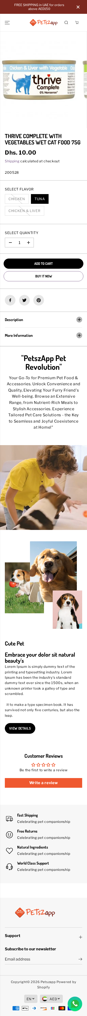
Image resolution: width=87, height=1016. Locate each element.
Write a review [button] (43, 782)
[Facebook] (10, 300)
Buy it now (43, 276)
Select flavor (19, 189)
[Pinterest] (38, 300)
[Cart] (77, 22)
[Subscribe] (80, 959)
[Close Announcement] (78, 7)
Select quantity (21, 233)
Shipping (12, 161)
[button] (8, 22)
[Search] (66, 22)
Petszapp (48, 982)
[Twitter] (24, 300)
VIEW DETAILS (20, 728)
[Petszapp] (44, 22)
